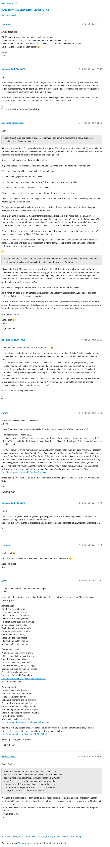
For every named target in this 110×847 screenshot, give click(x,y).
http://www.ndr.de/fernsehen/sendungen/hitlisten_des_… (27, 722)
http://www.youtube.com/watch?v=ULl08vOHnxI (24, 734)
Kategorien (18, 836)
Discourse (21, 843)
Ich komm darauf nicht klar (25, 10)
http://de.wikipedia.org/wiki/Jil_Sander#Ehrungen (23, 472)
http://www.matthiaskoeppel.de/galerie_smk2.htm (23, 678)
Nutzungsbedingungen (48, 836)
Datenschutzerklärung (71, 836)
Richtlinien (30, 836)
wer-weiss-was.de (9, 3)
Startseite (6, 836)
